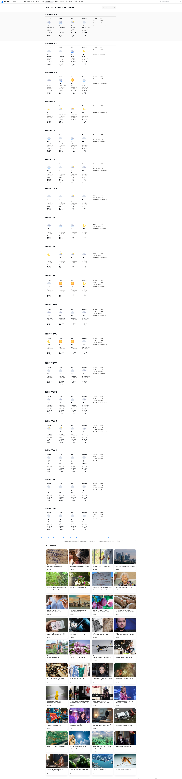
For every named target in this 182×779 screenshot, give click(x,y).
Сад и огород (135, 537)
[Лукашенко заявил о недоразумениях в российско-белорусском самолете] (102, 651)
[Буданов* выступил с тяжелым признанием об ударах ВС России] (125, 628)
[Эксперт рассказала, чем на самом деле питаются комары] (125, 764)
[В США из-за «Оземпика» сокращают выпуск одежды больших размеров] (79, 673)
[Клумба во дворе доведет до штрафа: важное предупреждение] (79, 582)
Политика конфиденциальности (137, 778)
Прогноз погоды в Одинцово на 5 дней (63, 537)
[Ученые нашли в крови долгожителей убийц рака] (79, 628)
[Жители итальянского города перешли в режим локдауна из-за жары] (79, 742)
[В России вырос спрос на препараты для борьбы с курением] (57, 605)
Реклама (12, 778)
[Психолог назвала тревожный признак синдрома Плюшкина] (57, 673)
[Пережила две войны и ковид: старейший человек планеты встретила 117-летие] (125, 582)
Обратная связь (162, 778)
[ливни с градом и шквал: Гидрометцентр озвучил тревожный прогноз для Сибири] (57, 696)
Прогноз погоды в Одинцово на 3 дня (41, 537)
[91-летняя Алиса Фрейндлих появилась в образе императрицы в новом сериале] (125, 742)
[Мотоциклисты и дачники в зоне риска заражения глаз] (57, 651)
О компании (6, 778)
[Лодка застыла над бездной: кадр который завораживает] (102, 742)
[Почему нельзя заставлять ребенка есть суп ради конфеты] (125, 651)
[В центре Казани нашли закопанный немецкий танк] (102, 628)
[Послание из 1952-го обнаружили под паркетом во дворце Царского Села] (57, 560)
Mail (2, 778)
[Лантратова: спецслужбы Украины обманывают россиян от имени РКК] (79, 696)
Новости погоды (125, 537)
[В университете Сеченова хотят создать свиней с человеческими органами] (125, 605)
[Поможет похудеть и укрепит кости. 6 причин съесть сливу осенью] (102, 605)
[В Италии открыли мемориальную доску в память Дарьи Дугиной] (102, 582)
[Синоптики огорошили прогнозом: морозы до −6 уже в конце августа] (102, 696)
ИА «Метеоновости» (176, 778)
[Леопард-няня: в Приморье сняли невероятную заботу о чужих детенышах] (57, 582)
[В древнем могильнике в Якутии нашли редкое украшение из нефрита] (57, 742)
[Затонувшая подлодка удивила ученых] (125, 673)
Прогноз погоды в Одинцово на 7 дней (86, 537)
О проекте (128, 778)
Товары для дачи (146, 537)
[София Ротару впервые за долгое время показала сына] (79, 719)
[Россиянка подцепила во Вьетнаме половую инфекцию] (102, 560)
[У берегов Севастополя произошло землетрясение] (102, 764)
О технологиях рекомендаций (152, 778)
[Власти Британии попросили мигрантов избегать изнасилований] (79, 605)
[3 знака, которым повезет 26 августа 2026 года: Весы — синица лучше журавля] (57, 764)
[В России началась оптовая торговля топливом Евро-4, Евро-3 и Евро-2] (57, 719)
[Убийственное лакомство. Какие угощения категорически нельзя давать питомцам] (79, 560)
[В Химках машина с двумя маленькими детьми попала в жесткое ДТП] (125, 719)
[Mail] (2, 1)
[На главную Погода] (6, 1)
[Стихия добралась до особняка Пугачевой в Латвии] (125, 696)
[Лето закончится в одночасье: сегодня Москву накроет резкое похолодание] (125, 560)
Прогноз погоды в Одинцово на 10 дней (108, 537)
